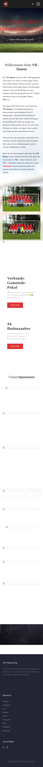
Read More (15, 305)
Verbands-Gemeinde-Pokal (16, 283)
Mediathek (6, 727)
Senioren (6, 712)
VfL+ (4, 709)
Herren (5, 716)
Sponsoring (6, 731)
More (4, 723)
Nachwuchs (7, 720)
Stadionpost (6, 705)
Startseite (6, 701)
